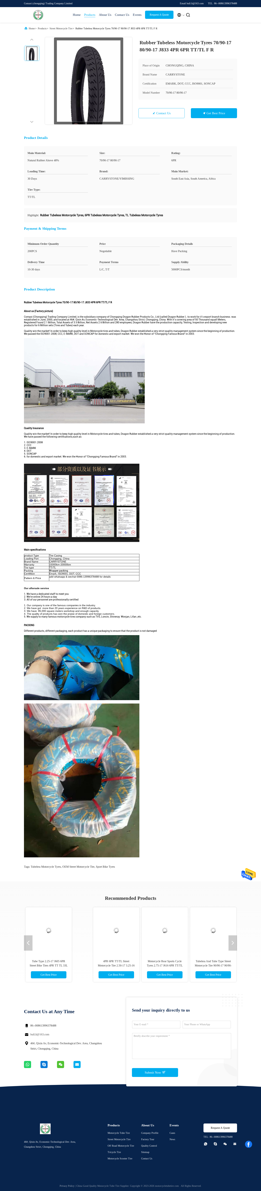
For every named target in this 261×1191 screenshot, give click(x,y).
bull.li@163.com (39, 1034)
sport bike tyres (105, 866)
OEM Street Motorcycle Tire (78, 866)
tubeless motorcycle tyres (46, 866)
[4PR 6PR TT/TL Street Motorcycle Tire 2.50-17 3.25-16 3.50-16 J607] (57, 930)
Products (89, 15)
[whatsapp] (32, 1067)
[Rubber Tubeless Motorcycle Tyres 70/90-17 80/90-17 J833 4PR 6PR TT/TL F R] (88, 80)
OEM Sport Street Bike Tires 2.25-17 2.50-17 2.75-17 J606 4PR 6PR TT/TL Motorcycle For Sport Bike (203, 965)
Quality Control (149, 1145)
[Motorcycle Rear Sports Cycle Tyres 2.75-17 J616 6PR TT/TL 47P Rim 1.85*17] (106, 930)
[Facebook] (248, 1144)
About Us (105, 15)
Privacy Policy (67, 1186)
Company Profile (149, 1133)
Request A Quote (159, 14)
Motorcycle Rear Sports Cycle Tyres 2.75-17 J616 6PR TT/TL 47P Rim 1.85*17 (106, 965)
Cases (172, 1133)
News (172, 1139)
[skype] (48, 1067)
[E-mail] (81, 1067)
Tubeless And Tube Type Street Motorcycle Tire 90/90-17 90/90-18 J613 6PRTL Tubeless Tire (154, 965)
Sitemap (145, 1152)
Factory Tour (147, 1139)
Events (137, 15)
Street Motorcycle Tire (61, 28)
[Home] (38, 15)
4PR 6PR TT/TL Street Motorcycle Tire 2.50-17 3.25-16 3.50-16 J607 (57, 965)
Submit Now (153, 1072)
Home (77, 15)
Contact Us (122, 15)
